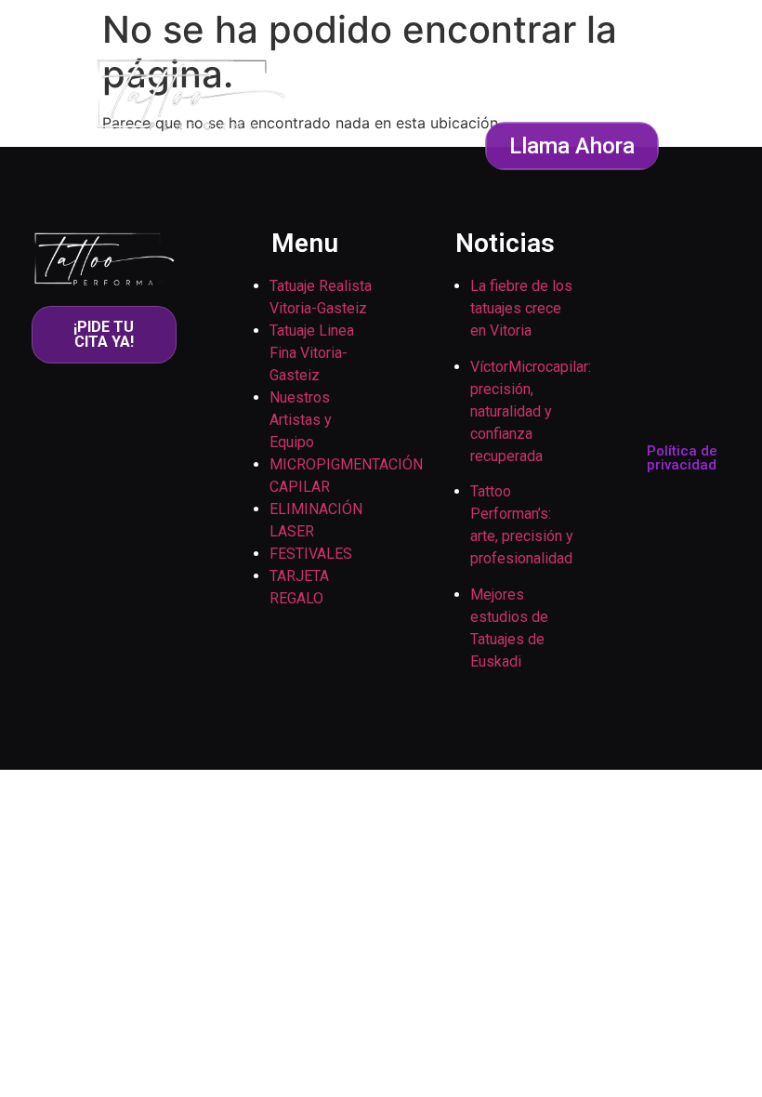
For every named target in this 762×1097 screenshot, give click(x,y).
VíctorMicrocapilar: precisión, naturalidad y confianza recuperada (530, 411)
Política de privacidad (682, 458)
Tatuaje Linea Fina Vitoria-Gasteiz (311, 353)
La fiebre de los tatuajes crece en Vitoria (521, 308)
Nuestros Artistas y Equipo (300, 420)
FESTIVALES (310, 553)
